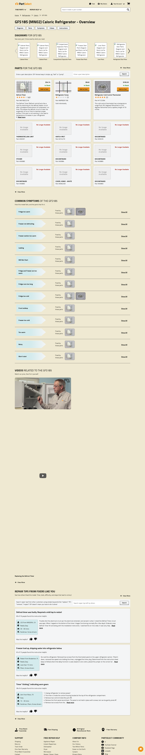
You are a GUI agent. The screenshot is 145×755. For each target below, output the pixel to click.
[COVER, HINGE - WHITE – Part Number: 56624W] (64, 173)
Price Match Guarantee (22, 752)
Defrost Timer (21, 95)
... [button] (21, 117)
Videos (52, 28)
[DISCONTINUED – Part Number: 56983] (103, 173)
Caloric (36, 15)
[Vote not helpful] (35, 639)
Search (124, 74)
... (69, 702)
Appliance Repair (49, 741)
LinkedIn (108, 751)
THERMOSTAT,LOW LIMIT (25, 136)
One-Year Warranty (21, 749)
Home (17, 15)
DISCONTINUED (100, 136)
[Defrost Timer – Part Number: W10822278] (24, 87)
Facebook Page (110, 748)
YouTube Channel (110, 745)
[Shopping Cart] (128, 3)
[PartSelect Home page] (23, 3)
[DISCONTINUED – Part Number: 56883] (24, 173)
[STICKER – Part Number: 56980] (24, 151)
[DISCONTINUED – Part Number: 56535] (103, 129)
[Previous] (16, 51)
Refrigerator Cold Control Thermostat (108, 95)
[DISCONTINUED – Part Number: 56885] (103, 151)
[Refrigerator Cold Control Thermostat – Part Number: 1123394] (103, 87)
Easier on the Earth (79, 749)
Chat (93, 4)
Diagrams (20, 28)
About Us (75, 741)
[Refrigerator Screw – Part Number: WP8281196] (64, 87)
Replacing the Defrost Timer (24, 576)
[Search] (128, 9)
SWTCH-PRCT (60, 136)
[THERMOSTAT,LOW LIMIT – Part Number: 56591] (24, 129)
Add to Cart (44, 89)
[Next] (128, 51)
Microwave (47, 752)
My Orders (104, 4)
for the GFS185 (28, 68)
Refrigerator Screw (62, 95)
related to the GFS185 (33, 370)
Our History (76, 744)
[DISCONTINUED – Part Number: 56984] (64, 151)
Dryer (45, 749)
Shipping (18, 741)
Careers (75, 752)
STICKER (19, 159)
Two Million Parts (78, 747)
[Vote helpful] (31, 639)
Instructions (63, 28)
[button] (21, 9)
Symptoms (40, 28)
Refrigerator (26, 15)
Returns (17, 744)
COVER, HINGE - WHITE (64, 181)
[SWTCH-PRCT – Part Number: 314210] (64, 129)
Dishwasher (48, 747)
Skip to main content (72, 30)
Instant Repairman (50, 744)
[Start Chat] (140, 749)
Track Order (19, 747)
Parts (30, 28)
